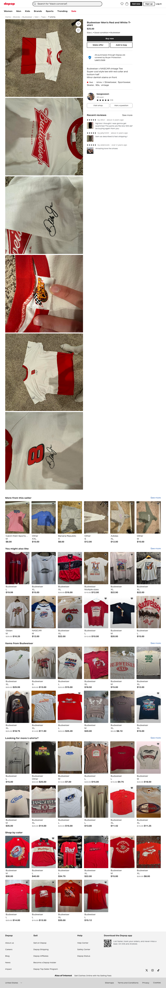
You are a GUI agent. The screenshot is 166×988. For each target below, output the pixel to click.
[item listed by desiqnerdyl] (96, 757)
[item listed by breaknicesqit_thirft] (70, 757)
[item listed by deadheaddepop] (148, 852)
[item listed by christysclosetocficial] (148, 757)
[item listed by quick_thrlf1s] (17, 757)
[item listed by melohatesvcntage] (148, 568)
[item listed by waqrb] (122, 663)
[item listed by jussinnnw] (148, 707)
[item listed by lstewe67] (148, 801)
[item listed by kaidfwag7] (96, 852)
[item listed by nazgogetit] (96, 663)
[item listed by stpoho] (17, 896)
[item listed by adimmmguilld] (17, 707)
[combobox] (67, 3)
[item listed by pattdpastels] (148, 612)
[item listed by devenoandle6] (148, 663)
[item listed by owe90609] (43, 801)
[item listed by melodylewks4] (43, 852)
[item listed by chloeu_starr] (96, 612)
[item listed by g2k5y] (17, 612)
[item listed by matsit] (70, 663)
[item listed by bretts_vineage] (96, 896)
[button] (114, 100)
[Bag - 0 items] (126, 4)
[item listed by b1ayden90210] (17, 568)
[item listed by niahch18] (70, 896)
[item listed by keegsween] (17, 517)
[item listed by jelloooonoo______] (43, 707)
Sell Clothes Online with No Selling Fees (92, 976)
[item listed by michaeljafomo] (43, 757)
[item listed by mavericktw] (96, 707)
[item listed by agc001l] (70, 612)
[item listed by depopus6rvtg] (43, 896)
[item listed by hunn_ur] (122, 707)
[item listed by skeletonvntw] (70, 801)
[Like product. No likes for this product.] (78, 23)
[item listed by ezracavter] (122, 757)
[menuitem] (8, 11)
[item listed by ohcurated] (122, 612)
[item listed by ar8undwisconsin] (17, 852)
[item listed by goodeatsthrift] (70, 568)
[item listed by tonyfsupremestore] (17, 663)
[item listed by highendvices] (70, 707)
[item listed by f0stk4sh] (70, 852)
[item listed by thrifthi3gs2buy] (122, 801)
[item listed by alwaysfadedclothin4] (43, 568)
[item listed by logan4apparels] (122, 568)
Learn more (100, 60)
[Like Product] (27, 504)
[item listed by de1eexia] (122, 852)
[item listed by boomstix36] (96, 801)
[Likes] (122, 4)
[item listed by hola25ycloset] (43, 663)
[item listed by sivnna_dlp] (43, 612)
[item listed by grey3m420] (96, 568)
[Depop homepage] (9, 4)
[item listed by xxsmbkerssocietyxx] (17, 801)
